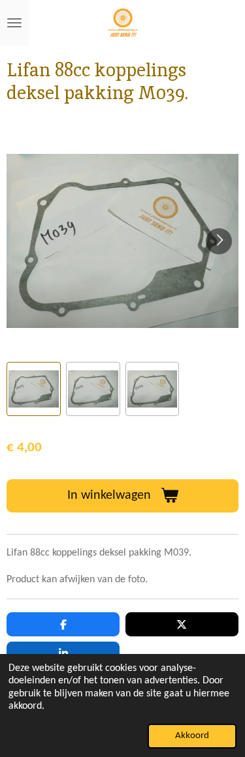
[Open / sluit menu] (14, 23)
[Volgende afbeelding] (219, 241)
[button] (34, 389)
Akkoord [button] (192, 736)
